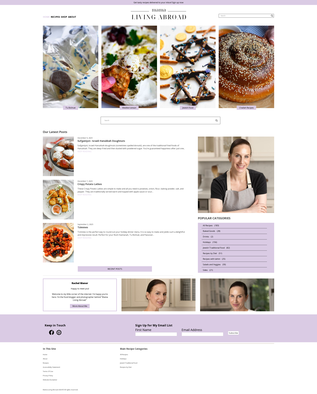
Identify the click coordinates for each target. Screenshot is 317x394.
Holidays (207, 242)
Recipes (55, 16)
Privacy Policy (48, 375)
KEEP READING (84, 151)
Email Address (192, 330)
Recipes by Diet (210, 253)
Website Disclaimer (50, 380)
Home (46, 16)
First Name (143, 330)
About (45, 359)
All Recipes (208, 225)
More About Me (79, 306)
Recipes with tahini (211, 259)
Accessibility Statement (51, 367)
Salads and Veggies (212, 264)
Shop (64, 16)
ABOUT (72, 16)
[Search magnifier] (272, 15)
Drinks (206, 236)
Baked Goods (209, 231)
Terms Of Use (48, 371)
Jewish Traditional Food (214, 247)
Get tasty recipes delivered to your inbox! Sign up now (158, 2)
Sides (205, 270)
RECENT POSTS (115, 269)
